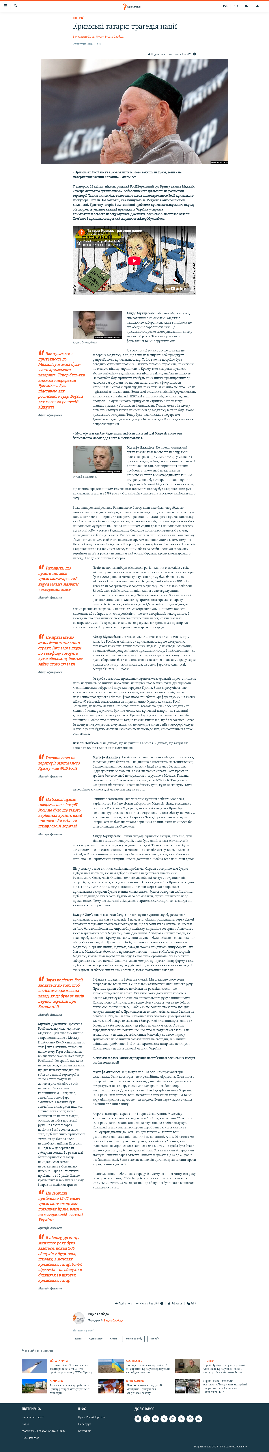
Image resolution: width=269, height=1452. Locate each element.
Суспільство (134, 1361)
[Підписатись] (198, 1418)
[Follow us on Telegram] (163, 1418)
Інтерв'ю (79, 18)
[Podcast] (189, 1418)
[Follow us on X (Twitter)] (146, 1418)
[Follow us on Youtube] (155, 1418)
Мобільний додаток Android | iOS (43, 1431)
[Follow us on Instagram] (172, 1418)
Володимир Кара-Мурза (88, 36)
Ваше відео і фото (33, 1417)
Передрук (84, 1424)
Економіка (56, 1381)
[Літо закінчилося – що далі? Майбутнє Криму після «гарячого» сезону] (111, 1386)
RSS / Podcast (30, 1438)
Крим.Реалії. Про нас (91, 1417)
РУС (225, 6)
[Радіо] (257, 6)
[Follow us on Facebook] (137, 1418)
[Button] (156, 54)
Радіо (25, 1424)
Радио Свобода (114, 36)
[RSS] (181, 1418)
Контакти (84, 1431)
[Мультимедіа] (246, 6)
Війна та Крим (59, 1361)
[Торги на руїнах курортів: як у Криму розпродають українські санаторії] (34, 1386)
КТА (235, 6)
